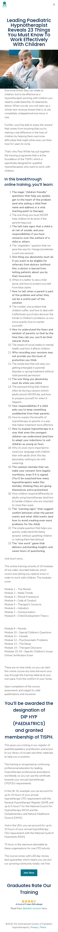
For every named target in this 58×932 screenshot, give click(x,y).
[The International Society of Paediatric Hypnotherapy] (4, 4)
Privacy (34, 927)
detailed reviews (32, 908)
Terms (43, 927)
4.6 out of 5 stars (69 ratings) (29, 904)
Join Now (29, 873)
